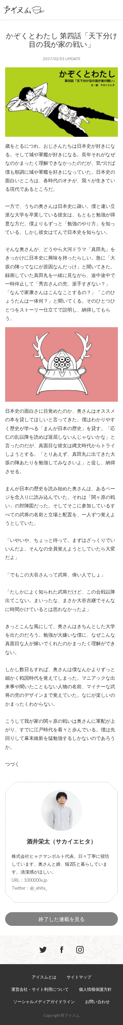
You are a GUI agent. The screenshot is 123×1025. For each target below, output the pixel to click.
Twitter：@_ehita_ (29, 888)
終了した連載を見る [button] (62, 919)
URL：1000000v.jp (29, 880)
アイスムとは (44, 977)
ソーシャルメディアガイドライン (44, 1001)
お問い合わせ (97, 1001)
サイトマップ (79, 977)
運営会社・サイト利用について (40, 989)
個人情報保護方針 (95, 989)
